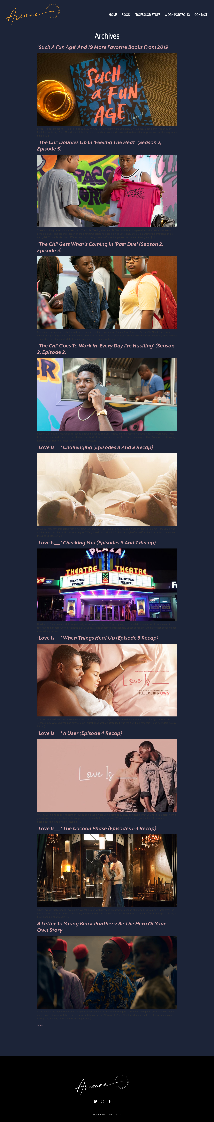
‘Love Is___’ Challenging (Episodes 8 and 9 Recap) (95, 448)
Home (113, 15)
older (40, 1025)
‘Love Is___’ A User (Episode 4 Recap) (79, 733)
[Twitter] (95, 1101)
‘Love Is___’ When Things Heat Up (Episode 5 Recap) (97, 638)
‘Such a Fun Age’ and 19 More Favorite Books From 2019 (102, 47)
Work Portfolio (177, 15)
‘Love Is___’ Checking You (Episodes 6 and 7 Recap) (96, 543)
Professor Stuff (147, 15)
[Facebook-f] (109, 1101)
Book (126, 15)
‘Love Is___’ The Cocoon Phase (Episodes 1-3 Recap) (96, 829)
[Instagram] (102, 1101)
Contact (200, 15)
